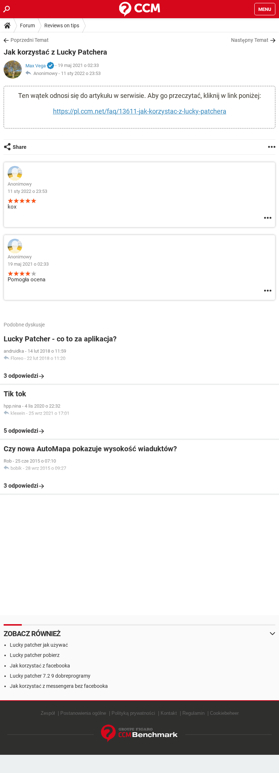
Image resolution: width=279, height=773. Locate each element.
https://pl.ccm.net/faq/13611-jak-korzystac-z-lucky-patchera (139, 111)
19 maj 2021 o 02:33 (28, 264)
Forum (27, 25)
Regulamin (193, 713)
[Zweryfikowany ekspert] (50, 66)
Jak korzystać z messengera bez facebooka (59, 686)
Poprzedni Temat (30, 40)
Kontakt (169, 713)
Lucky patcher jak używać (39, 645)
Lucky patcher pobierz (35, 655)
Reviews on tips (61, 25)
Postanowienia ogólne (83, 713)
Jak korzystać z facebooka (40, 666)
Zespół (48, 713)
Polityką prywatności (133, 713)
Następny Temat (249, 40)
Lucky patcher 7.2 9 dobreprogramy (50, 676)
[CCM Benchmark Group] (139, 733)
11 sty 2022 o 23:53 (81, 73)
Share (20, 147)
